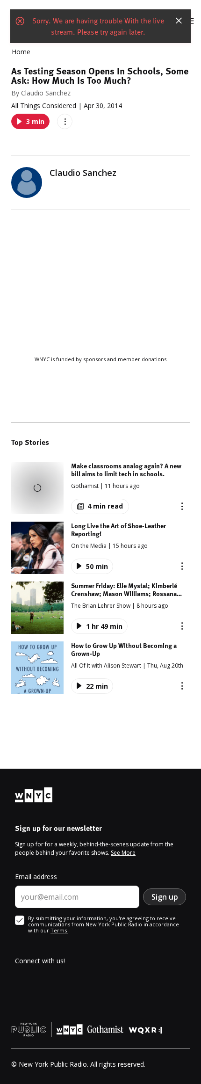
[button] (100, 488)
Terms (59, 930)
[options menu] (64, 121)
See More (123, 853)
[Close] (179, 20)
